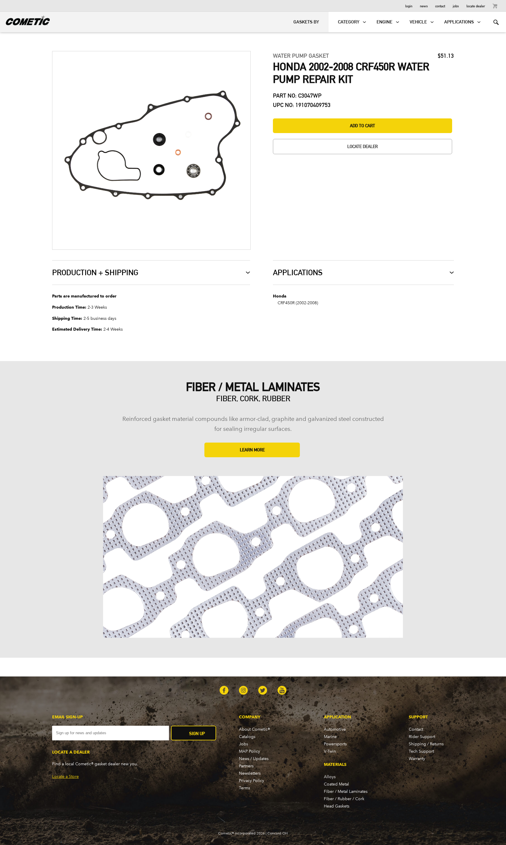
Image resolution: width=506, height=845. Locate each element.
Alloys (330, 776)
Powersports (335, 744)
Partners (246, 766)
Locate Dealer (475, 6)
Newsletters (250, 773)
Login (408, 6)
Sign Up (197, 733)
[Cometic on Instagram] (243, 691)
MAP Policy (249, 751)
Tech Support (421, 751)
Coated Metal (336, 784)
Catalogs (247, 736)
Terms (244, 788)
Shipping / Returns (426, 744)
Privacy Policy (251, 780)
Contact (440, 6)
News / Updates (254, 758)
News (424, 6)
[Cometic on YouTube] (282, 691)
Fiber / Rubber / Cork (344, 798)
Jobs (456, 6)
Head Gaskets (336, 806)
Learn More (252, 450)
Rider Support (422, 736)
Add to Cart (362, 125)
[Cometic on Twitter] (262, 691)
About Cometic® (254, 729)
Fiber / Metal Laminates (345, 791)
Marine (330, 736)
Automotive (335, 729)
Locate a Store (65, 776)
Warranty (417, 758)
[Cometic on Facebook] (224, 691)
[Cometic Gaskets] (25, 19)
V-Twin (330, 751)
